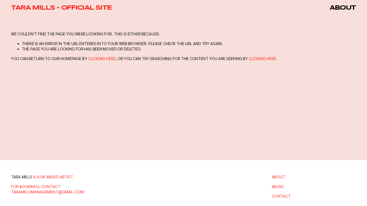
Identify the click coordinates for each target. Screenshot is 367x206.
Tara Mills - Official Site (61, 8)
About (343, 8)
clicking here (102, 58)
